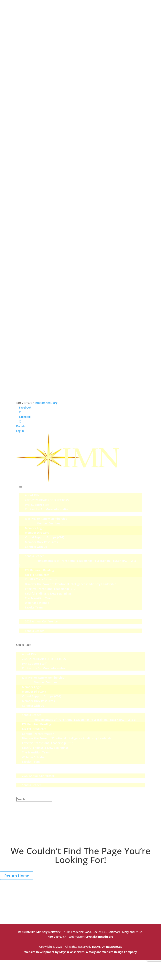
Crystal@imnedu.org (99, 936)
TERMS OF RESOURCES (107, 946)
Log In (20, 431)
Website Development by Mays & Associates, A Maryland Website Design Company (80, 952)
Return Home (16, 875)
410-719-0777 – (58, 936)
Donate (21, 426)
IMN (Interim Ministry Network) (40, 932)
